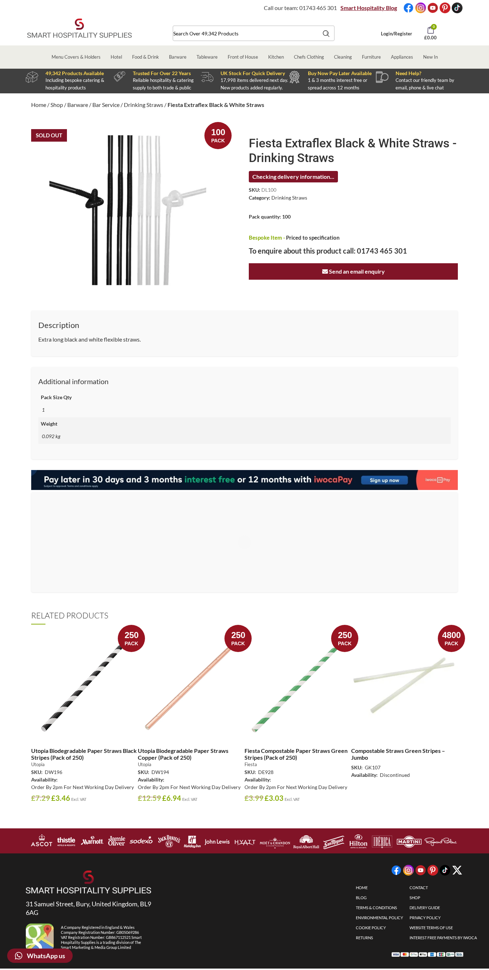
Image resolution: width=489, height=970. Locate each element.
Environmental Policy (379, 917)
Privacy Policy (425, 917)
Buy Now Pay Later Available (340, 73)
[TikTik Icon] (457, 8)
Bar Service (106, 104)
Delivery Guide (425, 907)
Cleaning (343, 57)
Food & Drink (145, 57)
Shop (56, 104)
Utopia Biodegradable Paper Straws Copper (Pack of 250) (183, 754)
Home (38, 104)
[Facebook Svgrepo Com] (408, 8)
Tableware (207, 57)
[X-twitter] (457, 870)
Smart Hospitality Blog (368, 7)
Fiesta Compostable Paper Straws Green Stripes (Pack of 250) (296, 754)
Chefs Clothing (309, 57)
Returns (364, 937)
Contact (419, 887)
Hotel (116, 57)
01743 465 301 (318, 7)
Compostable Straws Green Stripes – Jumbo (398, 754)
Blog (361, 897)
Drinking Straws (143, 104)
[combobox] (254, 33)
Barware (178, 57)
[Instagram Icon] (421, 8)
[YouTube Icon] (433, 8)
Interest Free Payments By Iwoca (443, 937)
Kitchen (276, 57)
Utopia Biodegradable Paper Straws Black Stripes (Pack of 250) (84, 754)
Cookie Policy (371, 927)
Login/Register (396, 33)
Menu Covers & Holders (76, 57)
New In (430, 57)
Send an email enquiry (356, 271)
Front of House (243, 57)
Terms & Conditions (376, 907)
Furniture (371, 57)
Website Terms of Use (431, 927)
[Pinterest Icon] (445, 8)
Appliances (402, 57)
